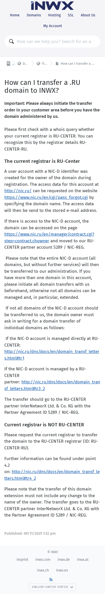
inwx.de (64, 559)
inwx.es (62, 570)
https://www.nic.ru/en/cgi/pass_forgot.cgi (46, 197)
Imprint (22, 559)
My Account (52, 26)
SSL (71, 15)
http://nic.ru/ (18, 190)
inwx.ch (43, 570)
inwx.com (42, 559)
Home (15, 15)
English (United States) (50, 587)
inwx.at (82, 559)
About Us (88, 15)
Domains (34, 15)
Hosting (54, 15)
